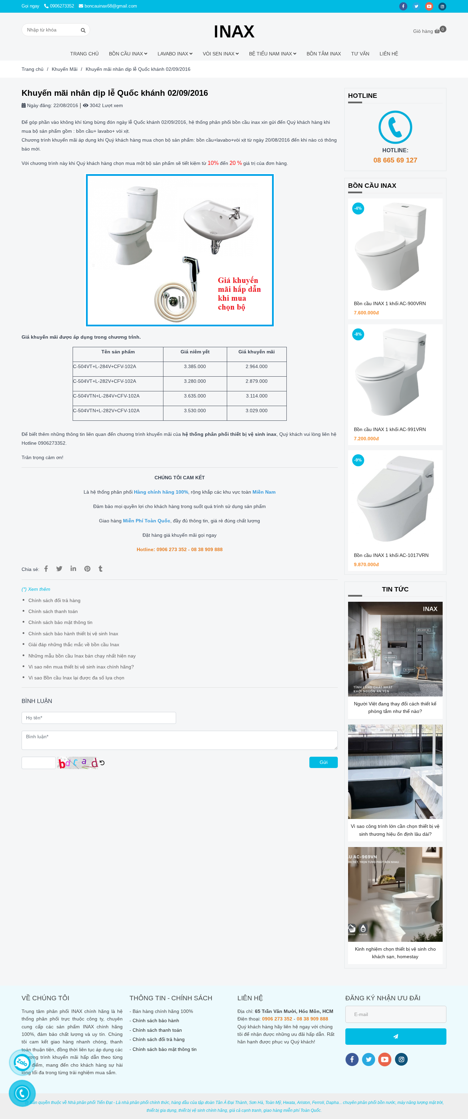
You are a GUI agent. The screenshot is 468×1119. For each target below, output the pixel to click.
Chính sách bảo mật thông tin (60, 622)
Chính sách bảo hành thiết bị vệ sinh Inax (73, 633)
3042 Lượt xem (105, 105)
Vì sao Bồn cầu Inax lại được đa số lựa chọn (76, 677)
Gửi (324, 762)
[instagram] (444, 6)
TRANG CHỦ (84, 53)
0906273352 (62, 6)
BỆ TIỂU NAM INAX (271, 53)
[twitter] (418, 6)
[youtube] (431, 6)
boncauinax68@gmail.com (111, 6)
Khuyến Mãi (64, 69)
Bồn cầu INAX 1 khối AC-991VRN (390, 429)
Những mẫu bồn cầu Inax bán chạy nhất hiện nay (82, 656)
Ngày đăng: (39, 105)
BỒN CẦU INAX (126, 53)
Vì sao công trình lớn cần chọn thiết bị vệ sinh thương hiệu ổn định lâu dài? (395, 829)
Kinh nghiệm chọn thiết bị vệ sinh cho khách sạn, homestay (395, 952)
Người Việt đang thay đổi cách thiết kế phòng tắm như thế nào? (395, 707)
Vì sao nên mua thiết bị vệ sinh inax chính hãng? (81, 666)
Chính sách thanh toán (53, 611)
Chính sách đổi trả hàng (54, 600)
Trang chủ (33, 69)
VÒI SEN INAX (219, 53)
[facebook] (405, 6)
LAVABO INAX (173, 53)
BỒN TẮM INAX (324, 53)
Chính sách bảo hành (156, 1020)
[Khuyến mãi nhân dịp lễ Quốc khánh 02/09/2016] (234, 30)
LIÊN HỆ (389, 53)
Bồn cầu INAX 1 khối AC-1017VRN (391, 555)
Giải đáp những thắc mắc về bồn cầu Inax (73, 644)
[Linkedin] (73, 568)
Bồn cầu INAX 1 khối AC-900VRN (390, 303)
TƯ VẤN (360, 53)
